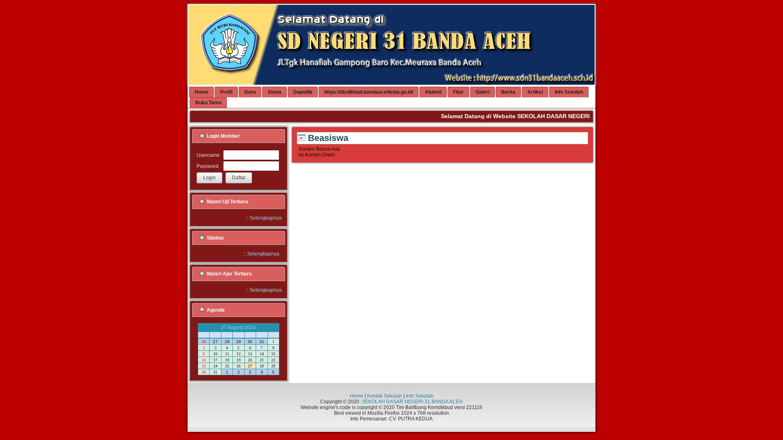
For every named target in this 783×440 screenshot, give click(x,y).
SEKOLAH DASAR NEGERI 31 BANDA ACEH (412, 402)
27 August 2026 (238, 327)
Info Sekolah (420, 396)
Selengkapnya (266, 218)
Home (356, 396)
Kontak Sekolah (384, 396)
